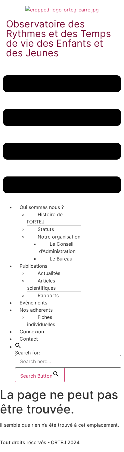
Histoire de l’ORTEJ (45, 218)
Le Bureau (61, 259)
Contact (29, 339)
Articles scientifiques (41, 284)
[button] (62, 135)
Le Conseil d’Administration (57, 247)
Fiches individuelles (41, 320)
